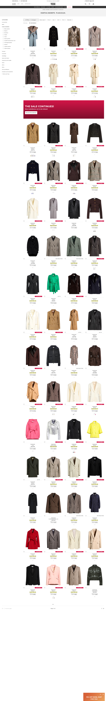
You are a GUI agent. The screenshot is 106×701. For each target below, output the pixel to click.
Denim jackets (7, 38)
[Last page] (103, 608)
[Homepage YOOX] (53, 4)
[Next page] (97, 608)
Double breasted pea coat (9, 40)
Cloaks (5, 34)
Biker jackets (7, 28)
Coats (5, 36)
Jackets (5, 44)
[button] (12, 22)
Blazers (5, 30)
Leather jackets (7, 46)
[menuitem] (14, 4)
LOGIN (92, 1)
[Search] (85, 4)
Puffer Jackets (7, 48)
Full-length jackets (8, 42)
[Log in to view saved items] (89, 4)
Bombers (6, 32)
